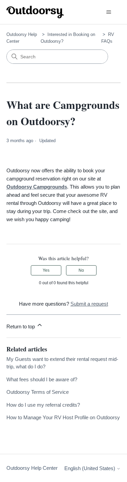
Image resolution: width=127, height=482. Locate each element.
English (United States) (90, 468)
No (81, 270)
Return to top (21, 326)
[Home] (35, 12)
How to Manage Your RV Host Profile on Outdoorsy (63, 417)
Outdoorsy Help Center (32, 468)
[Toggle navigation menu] (109, 12)
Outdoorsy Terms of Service (37, 392)
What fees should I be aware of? (41, 379)
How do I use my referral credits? (43, 405)
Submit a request (89, 304)
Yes (46, 270)
